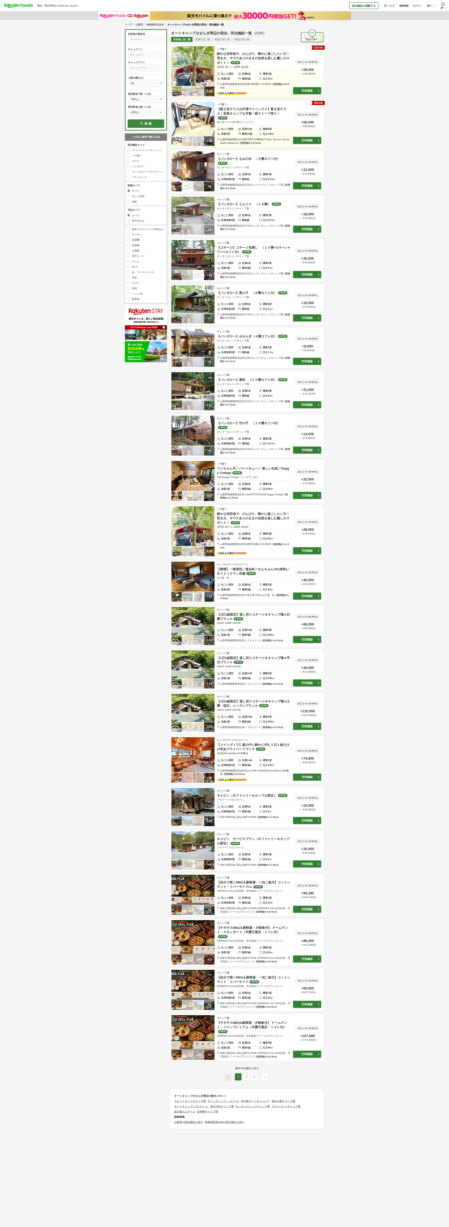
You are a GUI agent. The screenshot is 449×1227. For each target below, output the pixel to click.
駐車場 (135, 299)
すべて (135, 190)
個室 (134, 201)
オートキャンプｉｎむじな (223, 1101)
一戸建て (137, 155)
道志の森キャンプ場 (283, 1101)
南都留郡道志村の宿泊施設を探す (224, 1122)
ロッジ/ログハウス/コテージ (147, 171)
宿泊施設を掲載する (364, 5)
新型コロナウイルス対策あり (148, 229)
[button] (264, 1077)
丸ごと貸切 (138, 196)
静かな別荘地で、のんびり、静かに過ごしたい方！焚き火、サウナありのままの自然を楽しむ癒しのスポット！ (253, 58)
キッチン (137, 234)
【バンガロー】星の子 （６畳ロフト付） (247, 293)
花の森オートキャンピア (255, 1101)
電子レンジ (138, 256)
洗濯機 (135, 239)
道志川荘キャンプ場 (222, 1106)
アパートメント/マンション (147, 150)
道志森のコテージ (184, 1111)
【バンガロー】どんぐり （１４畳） (244, 204)
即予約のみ (138, 220)
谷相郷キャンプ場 (207, 1111)
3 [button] (254, 1076)
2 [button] (246, 1076)
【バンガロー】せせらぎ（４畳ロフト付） (247, 336)
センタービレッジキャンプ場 (253, 1106)
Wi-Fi (135, 266)
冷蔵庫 (135, 250)
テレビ (135, 261)
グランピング (139, 177)
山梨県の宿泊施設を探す (188, 1122)
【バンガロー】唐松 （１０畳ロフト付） (247, 379)
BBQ (134, 288)
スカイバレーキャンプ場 (286, 1106)
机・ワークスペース (143, 272)
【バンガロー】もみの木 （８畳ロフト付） (248, 159)
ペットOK (137, 293)
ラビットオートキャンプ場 (190, 1101)
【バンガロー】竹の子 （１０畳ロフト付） (248, 423)
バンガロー (138, 166)
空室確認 (307, 90)
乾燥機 (135, 245)
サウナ (135, 282)
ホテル (135, 160)
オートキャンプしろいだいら (191, 1106)
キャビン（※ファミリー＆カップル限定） (247, 795)
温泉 (134, 277)
